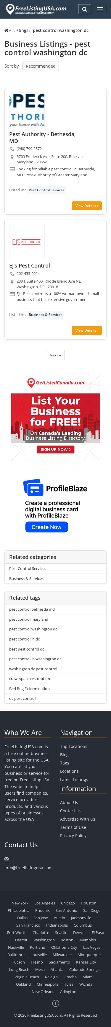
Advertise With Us (77, 819)
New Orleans (43, 991)
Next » (55, 355)
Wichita (85, 984)
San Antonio (66, 910)
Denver (79, 932)
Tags (64, 763)
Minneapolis (47, 984)
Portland (37, 947)
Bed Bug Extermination (29, 688)
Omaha (70, 976)
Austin (59, 917)
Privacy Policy (73, 835)
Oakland (23, 984)
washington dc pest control (33, 668)
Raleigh (51, 976)
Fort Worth (17, 932)
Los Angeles (44, 903)
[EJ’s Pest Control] (26, 241)
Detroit (21, 940)
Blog (64, 754)
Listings (20, 30)
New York (20, 903)
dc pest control (22, 698)
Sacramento (59, 962)
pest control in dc (24, 639)
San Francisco (28, 925)
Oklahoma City (64, 947)
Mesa (40, 969)
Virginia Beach (27, 976)
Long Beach (19, 969)
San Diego (92, 910)
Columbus (83, 925)
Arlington (68, 991)
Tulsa (68, 984)
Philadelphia (18, 910)
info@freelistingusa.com (28, 867)
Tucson (18, 962)
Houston (88, 903)
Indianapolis (57, 925)
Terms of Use (73, 827)
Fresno (37, 962)
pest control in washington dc (35, 658)
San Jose (40, 917)
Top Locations (73, 746)
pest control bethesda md (32, 609)
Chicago (68, 903)
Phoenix (42, 910)
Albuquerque (89, 954)
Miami (88, 976)
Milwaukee (62, 954)
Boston (67, 940)
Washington (44, 940)
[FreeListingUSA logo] (35, 9)
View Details (86, 205)
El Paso (98, 932)
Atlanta (57, 969)
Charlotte (41, 932)
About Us (69, 802)
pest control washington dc (33, 629)
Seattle (61, 932)
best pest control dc (26, 649)
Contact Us (70, 811)
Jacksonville (81, 917)
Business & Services (45, 314)
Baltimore (16, 954)
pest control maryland (28, 619)
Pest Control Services (47, 190)
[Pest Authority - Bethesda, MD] (26, 110)
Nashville (16, 947)
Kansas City (86, 962)
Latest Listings (74, 779)
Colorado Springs (84, 969)
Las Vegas (91, 947)
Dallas (22, 917)
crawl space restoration (29, 678)
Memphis (87, 940)
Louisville (38, 954)
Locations (69, 771)
